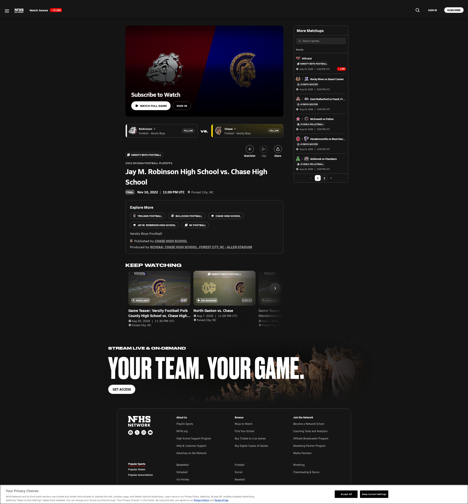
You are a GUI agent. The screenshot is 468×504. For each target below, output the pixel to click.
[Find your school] (417, 10)
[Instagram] (143, 432)
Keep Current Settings (374, 494)
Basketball (182, 464)
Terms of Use (221, 500)
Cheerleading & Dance (306, 472)
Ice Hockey (182, 479)
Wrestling (299, 464)
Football (239, 464)
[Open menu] (7, 11)
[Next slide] (275, 288)
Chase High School (171, 241)
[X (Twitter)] (137, 432)
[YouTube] (150, 432)
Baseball (240, 479)
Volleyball (182, 472)
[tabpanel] (258, 471)
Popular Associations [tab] (140, 474)
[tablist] (146, 469)
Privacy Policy (201, 500)
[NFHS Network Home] (19, 11)
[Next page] (331, 178)
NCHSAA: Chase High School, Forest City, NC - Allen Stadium (201, 247)
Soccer (239, 472)
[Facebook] (130, 432)
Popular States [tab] (136, 469)
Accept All (346, 494)
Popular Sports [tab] (136, 463)
